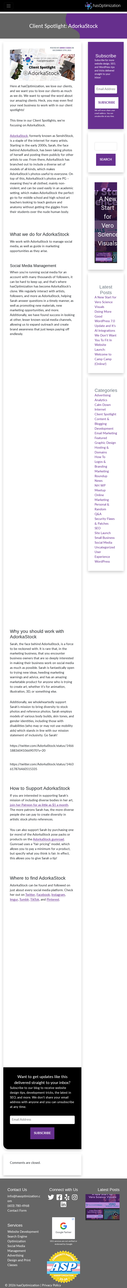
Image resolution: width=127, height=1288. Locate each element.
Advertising (103, 395)
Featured (101, 438)
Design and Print (19, 1260)
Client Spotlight (105, 414)
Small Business (105, 538)
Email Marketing (106, 433)
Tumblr (24, 899)
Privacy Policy (51, 1285)
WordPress (102, 561)
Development (104, 428)
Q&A (98, 514)
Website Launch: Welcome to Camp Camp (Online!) (103, 354)
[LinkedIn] (63, 1205)
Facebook (43, 894)
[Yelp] (68, 1198)
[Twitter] (52, 1198)
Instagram (58, 894)
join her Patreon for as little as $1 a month (39, 805)
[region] (106, 222)
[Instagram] (75, 1198)
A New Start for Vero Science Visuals (107, 221)
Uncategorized (105, 547)
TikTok (34, 899)
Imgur (14, 899)
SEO (98, 528)
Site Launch (103, 533)
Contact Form (17, 1210)
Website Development (23, 1231)
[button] (104, 257)
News (99, 480)
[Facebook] (60, 1198)
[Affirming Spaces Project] (63, 1266)
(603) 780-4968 (18, 1206)
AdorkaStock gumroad (48, 839)
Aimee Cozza (65, 48)
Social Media (103, 542)
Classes (12, 1265)
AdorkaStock (19, 136)
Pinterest (53, 899)
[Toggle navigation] (8, 6)
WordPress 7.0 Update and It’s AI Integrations (105, 326)
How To (100, 457)
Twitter (30, 894)
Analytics (101, 400)
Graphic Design (105, 443)
